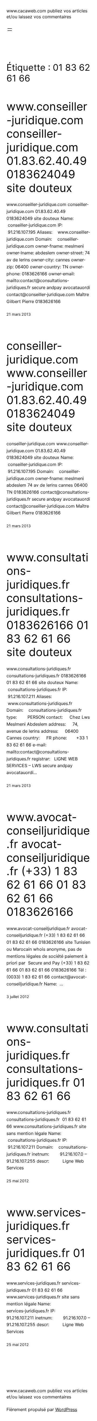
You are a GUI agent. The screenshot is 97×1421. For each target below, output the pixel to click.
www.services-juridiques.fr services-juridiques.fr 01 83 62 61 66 (46, 1239)
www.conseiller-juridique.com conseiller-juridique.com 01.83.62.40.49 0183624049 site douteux (46, 147)
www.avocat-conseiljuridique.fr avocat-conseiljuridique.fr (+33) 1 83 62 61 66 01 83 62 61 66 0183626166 (48, 864)
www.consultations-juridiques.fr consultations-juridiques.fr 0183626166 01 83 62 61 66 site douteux (47, 605)
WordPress (66, 1409)
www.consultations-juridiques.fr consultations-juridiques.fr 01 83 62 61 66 (47, 1062)
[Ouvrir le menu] (9, 29)
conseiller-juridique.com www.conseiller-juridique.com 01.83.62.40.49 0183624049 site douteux (46, 386)
